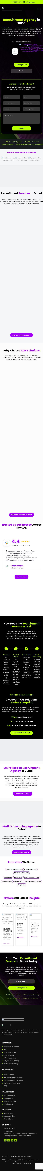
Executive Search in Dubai (20, 924)
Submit (21, 128)
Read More (6, 943)
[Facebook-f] (8, 1140)
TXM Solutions (16, 1156)
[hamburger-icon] (38, 8)
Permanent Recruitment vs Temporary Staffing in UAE (7, 930)
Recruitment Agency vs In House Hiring (35, 924)
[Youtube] (15, 1140)
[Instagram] (12, 1140)
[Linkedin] (5, 1140)
